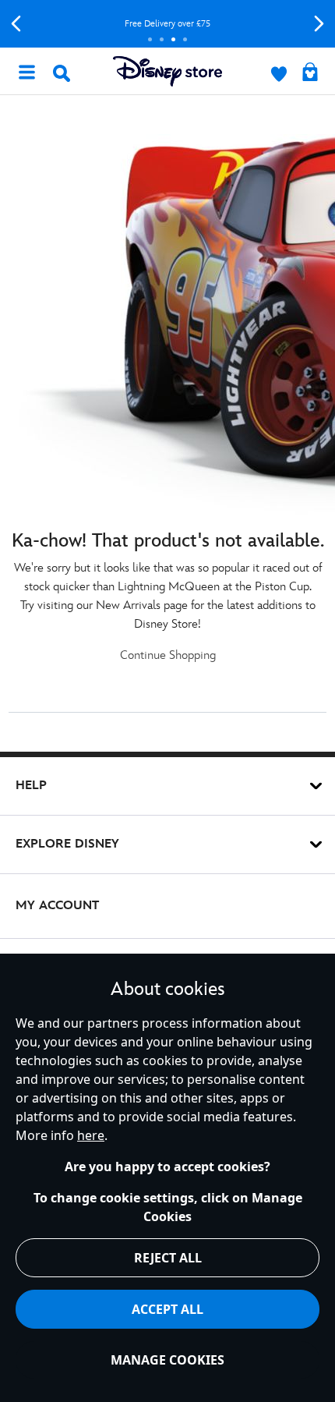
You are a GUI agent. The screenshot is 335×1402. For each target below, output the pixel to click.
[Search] (61, 73)
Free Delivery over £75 (167, 24)
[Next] (319, 24)
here (90, 1135)
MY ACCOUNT (57, 905)
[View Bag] (310, 73)
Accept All (167, 1309)
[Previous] (16, 24)
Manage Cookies (167, 1359)
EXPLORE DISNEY (67, 844)
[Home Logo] (167, 71)
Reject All (168, 1257)
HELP (31, 785)
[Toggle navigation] (26, 71)
